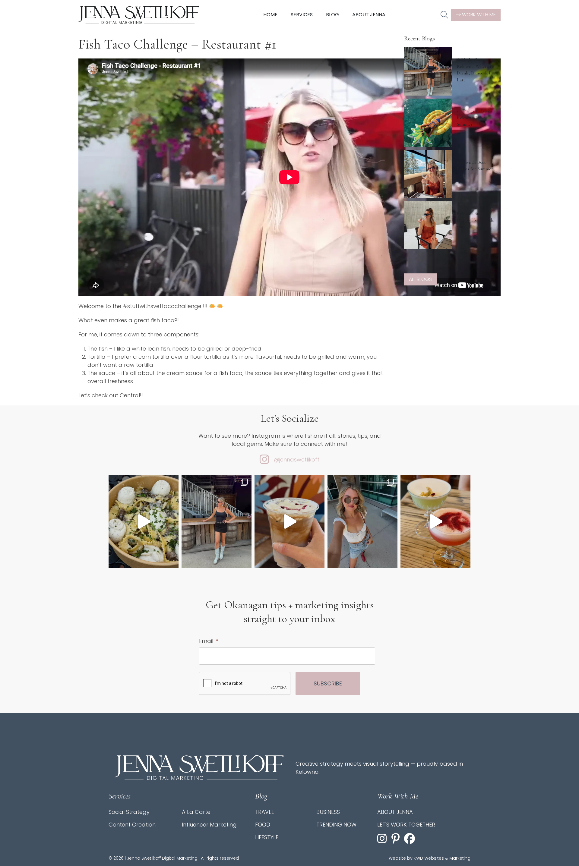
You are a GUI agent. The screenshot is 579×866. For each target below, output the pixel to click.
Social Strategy (129, 812)
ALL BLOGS (420, 279)
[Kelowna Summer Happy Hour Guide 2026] (428, 225)
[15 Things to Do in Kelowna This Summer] (428, 123)
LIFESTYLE (266, 837)
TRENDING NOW (336, 824)
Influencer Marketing (209, 824)
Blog (332, 14)
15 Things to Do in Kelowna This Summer (474, 118)
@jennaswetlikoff (296, 459)
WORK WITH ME (478, 14)
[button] (444, 15)
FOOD (262, 824)
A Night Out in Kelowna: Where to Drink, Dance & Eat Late (476, 70)
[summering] (362, 521)
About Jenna (368, 14)
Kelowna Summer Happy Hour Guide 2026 (475, 220)
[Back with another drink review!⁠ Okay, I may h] (289, 521)
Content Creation (132, 824)
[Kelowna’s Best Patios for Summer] (428, 174)
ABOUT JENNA (395, 812)
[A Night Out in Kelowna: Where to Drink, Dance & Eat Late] (428, 71)
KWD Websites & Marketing (442, 858)
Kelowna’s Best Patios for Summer (475, 165)
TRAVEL (264, 812)
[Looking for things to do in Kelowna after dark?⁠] (217, 521)
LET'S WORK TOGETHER (406, 824)
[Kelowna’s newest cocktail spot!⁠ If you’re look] (435, 521)
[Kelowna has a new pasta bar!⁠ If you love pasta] (144, 521)
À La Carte (196, 812)
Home (270, 14)
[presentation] (245, 683)
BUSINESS (328, 812)
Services (302, 14)
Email (208, 641)
